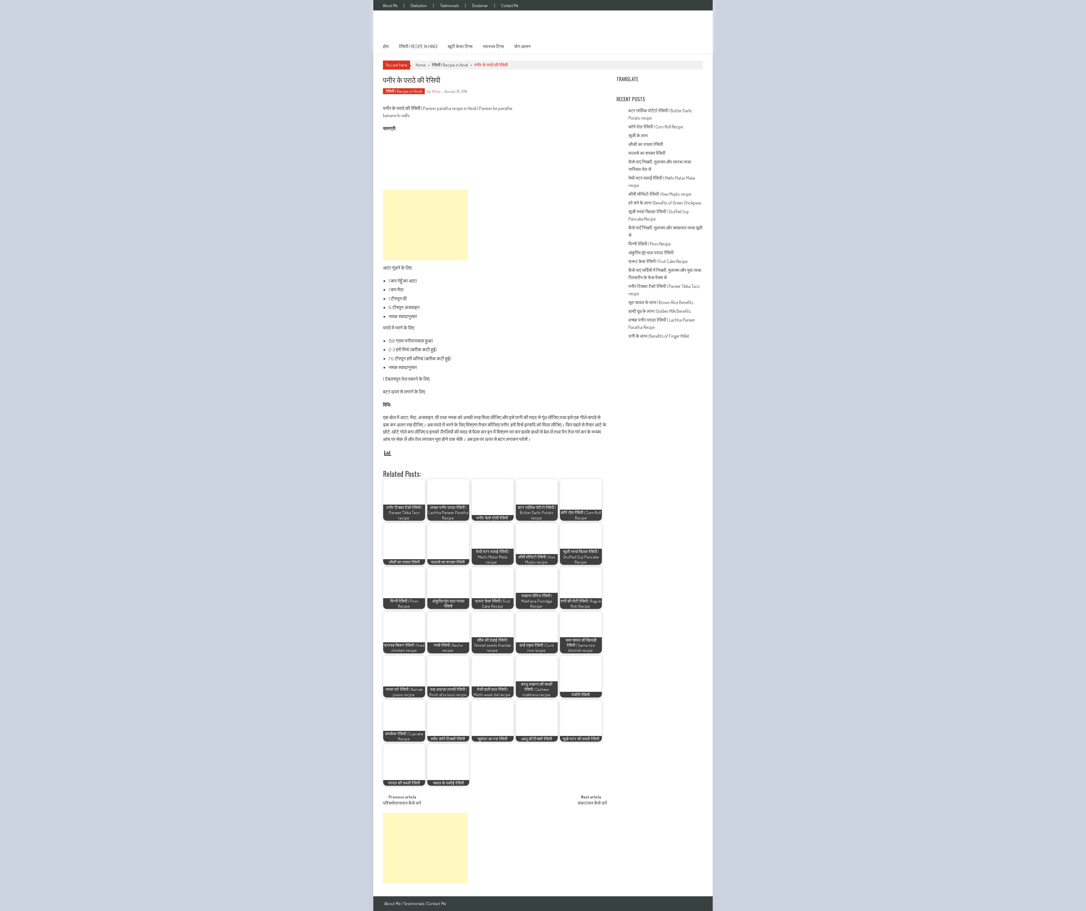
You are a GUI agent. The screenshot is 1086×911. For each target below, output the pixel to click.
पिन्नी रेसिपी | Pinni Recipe (649, 244)
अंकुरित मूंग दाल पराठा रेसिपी (651, 252)
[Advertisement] (425, 224)
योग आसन (522, 46)
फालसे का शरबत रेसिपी (647, 153)
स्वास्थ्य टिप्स (493, 46)
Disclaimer (480, 6)
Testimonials (449, 6)
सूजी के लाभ (638, 135)
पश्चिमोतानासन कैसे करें (402, 803)
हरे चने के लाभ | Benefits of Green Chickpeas (665, 203)
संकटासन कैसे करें (592, 803)
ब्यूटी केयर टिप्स (460, 46)
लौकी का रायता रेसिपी (645, 144)
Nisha (436, 91)
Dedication (419, 6)
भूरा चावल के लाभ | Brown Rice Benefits (661, 302)
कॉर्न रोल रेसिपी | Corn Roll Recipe (655, 127)
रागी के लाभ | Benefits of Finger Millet (658, 336)
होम (386, 46)
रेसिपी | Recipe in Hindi (418, 46)
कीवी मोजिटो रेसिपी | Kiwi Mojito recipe (660, 194)
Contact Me (509, 6)
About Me (390, 6)
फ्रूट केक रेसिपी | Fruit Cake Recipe (658, 261)
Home (421, 65)
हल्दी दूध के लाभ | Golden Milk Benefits (659, 311)
